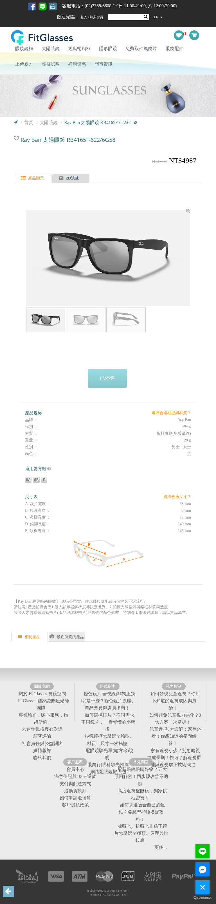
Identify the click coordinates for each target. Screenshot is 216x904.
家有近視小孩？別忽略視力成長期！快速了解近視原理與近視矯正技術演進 (174, 757)
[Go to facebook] (202, 869)
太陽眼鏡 (51, 48)
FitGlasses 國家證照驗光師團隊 (43, 704)
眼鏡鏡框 (24, 48)
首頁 (28, 122)
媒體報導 (42, 750)
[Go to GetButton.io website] (203, 898)
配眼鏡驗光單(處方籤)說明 (109, 754)
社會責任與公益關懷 (42, 743)
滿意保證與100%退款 (75, 776)
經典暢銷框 (79, 48)
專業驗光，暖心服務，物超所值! (43, 718)
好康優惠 (77, 64)
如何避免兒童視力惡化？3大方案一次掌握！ (175, 718)
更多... (160, 847)
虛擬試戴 (51, 64)
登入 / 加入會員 (91, 17)
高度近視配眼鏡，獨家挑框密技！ (142, 794)
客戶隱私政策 (75, 804)
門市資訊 (103, 64)
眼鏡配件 (174, 48)
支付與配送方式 (75, 783)
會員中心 (75, 769)
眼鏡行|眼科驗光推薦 (108, 764)
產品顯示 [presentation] (36, 178)
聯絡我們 (42, 757)
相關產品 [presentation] (32, 636)
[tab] (33, 178)
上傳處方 (24, 64)
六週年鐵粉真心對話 (42, 729)
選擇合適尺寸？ (177, 497)
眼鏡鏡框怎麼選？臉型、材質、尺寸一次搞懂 (109, 740)
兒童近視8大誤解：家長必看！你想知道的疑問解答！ (175, 736)
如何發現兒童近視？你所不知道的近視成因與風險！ (175, 700)
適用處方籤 (36, 468)
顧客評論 (42, 736)
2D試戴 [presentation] (72, 178)
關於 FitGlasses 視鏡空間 (42, 693)
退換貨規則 (75, 790)
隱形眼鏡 (108, 48)
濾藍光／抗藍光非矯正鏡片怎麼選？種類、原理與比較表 (141, 833)
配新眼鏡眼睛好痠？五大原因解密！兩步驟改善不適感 (141, 776)
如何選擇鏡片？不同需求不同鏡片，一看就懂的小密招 (108, 722)
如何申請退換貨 (75, 797)
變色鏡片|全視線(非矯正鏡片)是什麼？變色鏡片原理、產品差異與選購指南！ (108, 700)
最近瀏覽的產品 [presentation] (70, 636)
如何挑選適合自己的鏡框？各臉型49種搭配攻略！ (142, 811)
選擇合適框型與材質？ (171, 413)
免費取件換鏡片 (141, 48)
